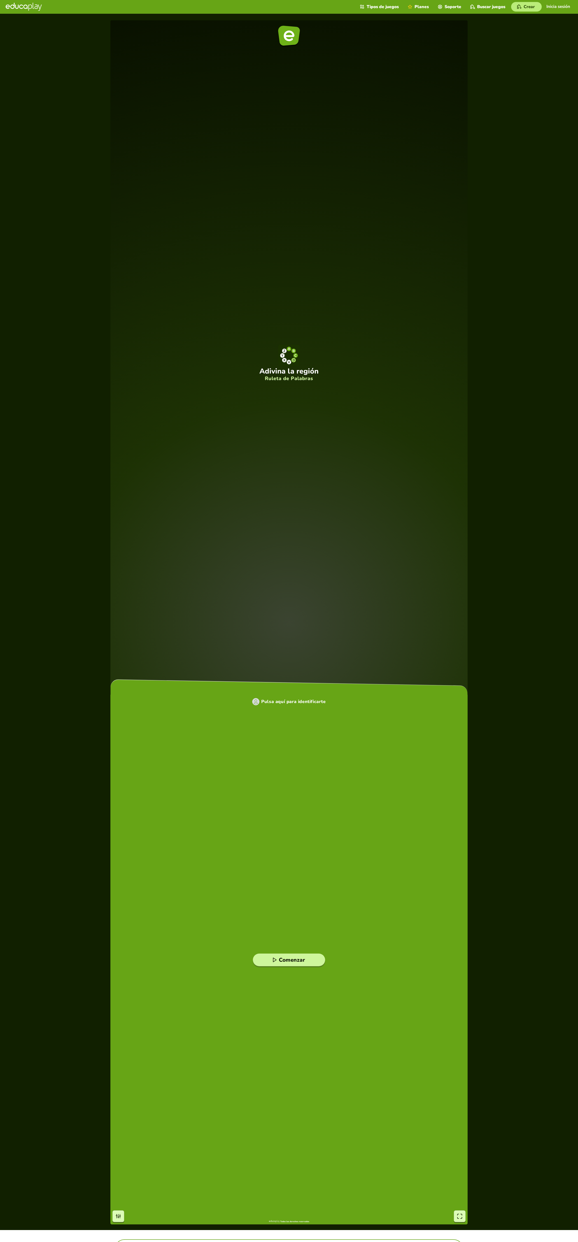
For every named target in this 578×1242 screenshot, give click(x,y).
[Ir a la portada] (24, 7)
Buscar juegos (491, 7)
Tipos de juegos (383, 7)
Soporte (453, 7)
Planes (422, 7)
